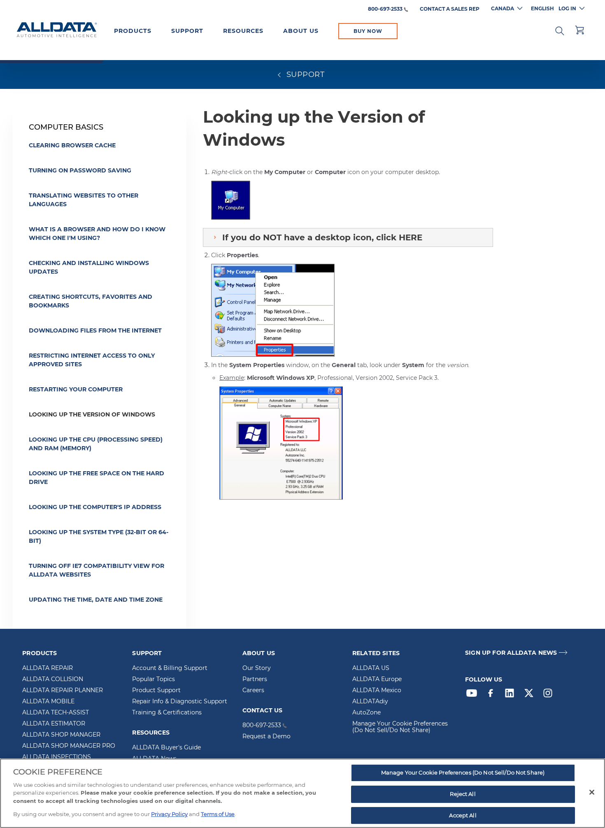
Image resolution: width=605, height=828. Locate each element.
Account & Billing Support (169, 668)
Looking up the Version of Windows (92, 414)
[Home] (56, 30)
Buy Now (368, 31)
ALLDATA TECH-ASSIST (55, 712)
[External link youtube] (473, 695)
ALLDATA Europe (377, 679)
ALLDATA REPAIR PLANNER (62, 690)
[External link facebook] (492, 695)
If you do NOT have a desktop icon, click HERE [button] (322, 237)
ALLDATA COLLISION (52, 679)
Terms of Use (218, 814)
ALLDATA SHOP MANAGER (61, 735)
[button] (560, 30)
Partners (254, 679)
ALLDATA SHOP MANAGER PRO (68, 746)
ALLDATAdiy (370, 701)
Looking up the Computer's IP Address (95, 507)
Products (132, 31)
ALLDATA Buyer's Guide (166, 747)
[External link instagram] (549, 695)
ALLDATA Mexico (376, 690)
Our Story (256, 668)
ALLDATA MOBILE (48, 701)
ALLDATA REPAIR (47, 668)
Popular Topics (153, 679)
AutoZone (366, 712)
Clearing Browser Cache (72, 145)
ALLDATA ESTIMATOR (53, 724)
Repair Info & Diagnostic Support (179, 701)
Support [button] (304, 74)
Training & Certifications (167, 712)
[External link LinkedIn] (511, 695)
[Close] (592, 792)
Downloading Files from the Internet (95, 330)
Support (187, 31)
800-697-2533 (385, 9)
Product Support (156, 690)
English (542, 8)
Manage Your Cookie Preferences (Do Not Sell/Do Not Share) (400, 727)
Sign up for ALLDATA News (511, 652)
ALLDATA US (370, 668)
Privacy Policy (169, 814)
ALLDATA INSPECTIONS (56, 757)
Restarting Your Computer (76, 389)
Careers (253, 690)
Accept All (462, 815)
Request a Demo (266, 736)
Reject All (462, 794)
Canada (502, 8)
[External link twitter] (531, 695)
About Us (301, 31)
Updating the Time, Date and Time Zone (96, 599)
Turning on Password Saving (80, 170)
